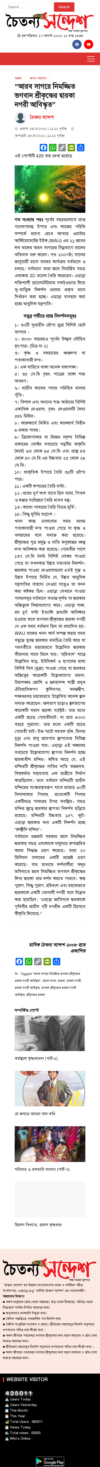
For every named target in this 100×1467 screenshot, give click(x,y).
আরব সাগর (49, 981)
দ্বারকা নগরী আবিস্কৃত (27, 988)
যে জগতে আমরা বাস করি (35, 1113)
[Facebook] (43, 148)
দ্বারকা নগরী (73, 981)
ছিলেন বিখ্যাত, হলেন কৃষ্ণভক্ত (38, 1224)
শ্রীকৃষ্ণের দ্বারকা (35, 995)
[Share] (80, 148)
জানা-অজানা (38, 78)
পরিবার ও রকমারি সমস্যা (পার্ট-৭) (42, 1169)
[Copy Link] (62, 148)
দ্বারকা (61, 981)
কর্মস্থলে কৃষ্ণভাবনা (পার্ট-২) (36, 1058)
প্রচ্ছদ (18, 78)
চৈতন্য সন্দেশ (42, 117)
